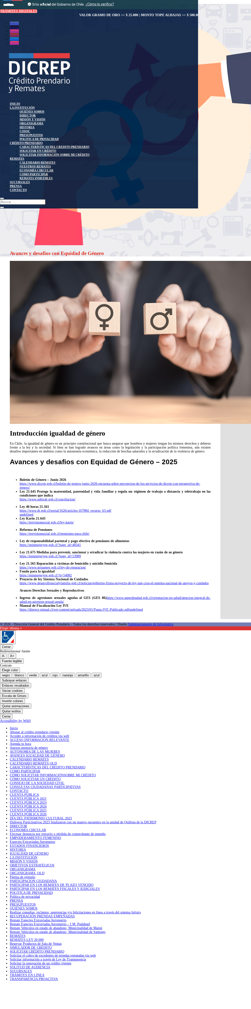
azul (45, 675)
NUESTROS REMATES (35, 166)
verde (33, 675)
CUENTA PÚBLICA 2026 (28, 814)
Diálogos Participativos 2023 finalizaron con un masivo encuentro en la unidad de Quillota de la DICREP (83, 822)
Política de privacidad (25, 897)
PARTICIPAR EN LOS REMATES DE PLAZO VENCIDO (51, 885)
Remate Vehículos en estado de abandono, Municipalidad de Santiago (57, 932)
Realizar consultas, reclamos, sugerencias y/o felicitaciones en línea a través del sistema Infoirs (75, 912)
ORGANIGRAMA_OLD (27, 873)
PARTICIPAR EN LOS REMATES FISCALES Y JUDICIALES (55, 889)
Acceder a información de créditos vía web (39, 736)
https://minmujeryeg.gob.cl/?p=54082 (46, 575)
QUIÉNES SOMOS (32, 111)
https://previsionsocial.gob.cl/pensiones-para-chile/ (54, 533)
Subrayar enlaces (14, 680)
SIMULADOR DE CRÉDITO (31, 947)
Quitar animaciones (15, 706)
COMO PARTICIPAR (34, 174)
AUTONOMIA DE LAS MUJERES (35, 752)
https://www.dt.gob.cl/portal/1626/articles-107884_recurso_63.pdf (65, 510)
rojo (55, 675)
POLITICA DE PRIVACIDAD (39, 139)
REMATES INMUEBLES (36, 178)
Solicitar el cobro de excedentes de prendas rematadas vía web (53, 955)
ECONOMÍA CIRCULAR (36, 170)
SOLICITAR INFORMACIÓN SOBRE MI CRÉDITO (54, 155)
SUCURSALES (20, 182)
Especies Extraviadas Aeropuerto (32, 842)
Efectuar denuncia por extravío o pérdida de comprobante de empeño (58, 834)
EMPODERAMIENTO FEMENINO (35, 838)
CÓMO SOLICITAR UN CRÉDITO (35, 779)
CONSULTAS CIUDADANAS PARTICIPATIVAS (45, 787)
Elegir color (10, 670)
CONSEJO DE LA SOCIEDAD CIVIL (37, 783)
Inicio (14, 728)
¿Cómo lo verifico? (100, 4)
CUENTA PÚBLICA (24, 795)
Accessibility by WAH (15, 721)
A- (3, 656)
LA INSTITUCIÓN (22, 107)
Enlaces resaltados (15, 685)
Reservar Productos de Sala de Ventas (36, 944)
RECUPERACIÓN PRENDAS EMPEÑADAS (42, 916)
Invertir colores (12, 701)
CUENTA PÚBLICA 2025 (28, 810)
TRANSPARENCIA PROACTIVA (34, 979)
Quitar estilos (11, 711)
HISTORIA (27, 127)
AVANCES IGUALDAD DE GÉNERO (37, 755)
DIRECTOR (28, 115)
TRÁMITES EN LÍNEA (27, 975)
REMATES (17, 158)
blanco (19, 675)
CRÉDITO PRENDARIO (26, 143)
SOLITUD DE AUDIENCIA (30, 967)
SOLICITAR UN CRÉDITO (38, 151)
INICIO (15, 104)
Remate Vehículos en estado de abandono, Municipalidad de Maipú (56, 928)
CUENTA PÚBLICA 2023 (28, 802)
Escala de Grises (14, 696)
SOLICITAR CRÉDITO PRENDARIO (37, 951)
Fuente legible (12, 661)
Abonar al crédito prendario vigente (34, 732)
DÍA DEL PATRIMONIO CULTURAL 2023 (41, 818)
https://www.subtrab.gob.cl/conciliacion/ (47, 499)
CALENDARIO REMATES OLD (33, 763)
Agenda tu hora (20, 744)
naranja (68, 675)
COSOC (25, 131)
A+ (12, 656)
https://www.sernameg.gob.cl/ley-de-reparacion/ (53, 567)
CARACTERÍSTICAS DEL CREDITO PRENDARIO (54, 147)
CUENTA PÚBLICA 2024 (28, 806)
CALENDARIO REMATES (37, 162)
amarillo (83, 675)
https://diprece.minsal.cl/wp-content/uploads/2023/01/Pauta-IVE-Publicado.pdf (74, 609)
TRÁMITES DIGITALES (18, 11)
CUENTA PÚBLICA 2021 (28, 799)
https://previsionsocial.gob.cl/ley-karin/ (47, 522)
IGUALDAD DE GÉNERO (29, 853)
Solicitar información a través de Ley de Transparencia (48, 959)
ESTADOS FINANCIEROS (29, 846)
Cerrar (6, 647)
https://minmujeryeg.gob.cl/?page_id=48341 (50, 545)
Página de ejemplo (22, 877)
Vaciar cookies (12, 691)
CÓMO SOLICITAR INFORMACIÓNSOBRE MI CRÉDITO (53, 775)
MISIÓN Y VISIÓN (32, 119)
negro (6, 675)
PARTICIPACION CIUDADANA (33, 881)
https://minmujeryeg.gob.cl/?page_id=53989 (50, 556)
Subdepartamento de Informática (150, 624)
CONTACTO (18, 190)
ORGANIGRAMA (31, 123)
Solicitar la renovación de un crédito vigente (40, 963)
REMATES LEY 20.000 (27, 940)
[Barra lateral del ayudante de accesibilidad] (8, 637)
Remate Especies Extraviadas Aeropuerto (38, 920)
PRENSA (16, 186)
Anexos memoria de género (29, 748)
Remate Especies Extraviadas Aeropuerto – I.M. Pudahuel (50, 924)
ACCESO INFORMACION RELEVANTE (39, 740)
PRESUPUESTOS (31, 135)
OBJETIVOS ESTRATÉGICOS (32, 865)
